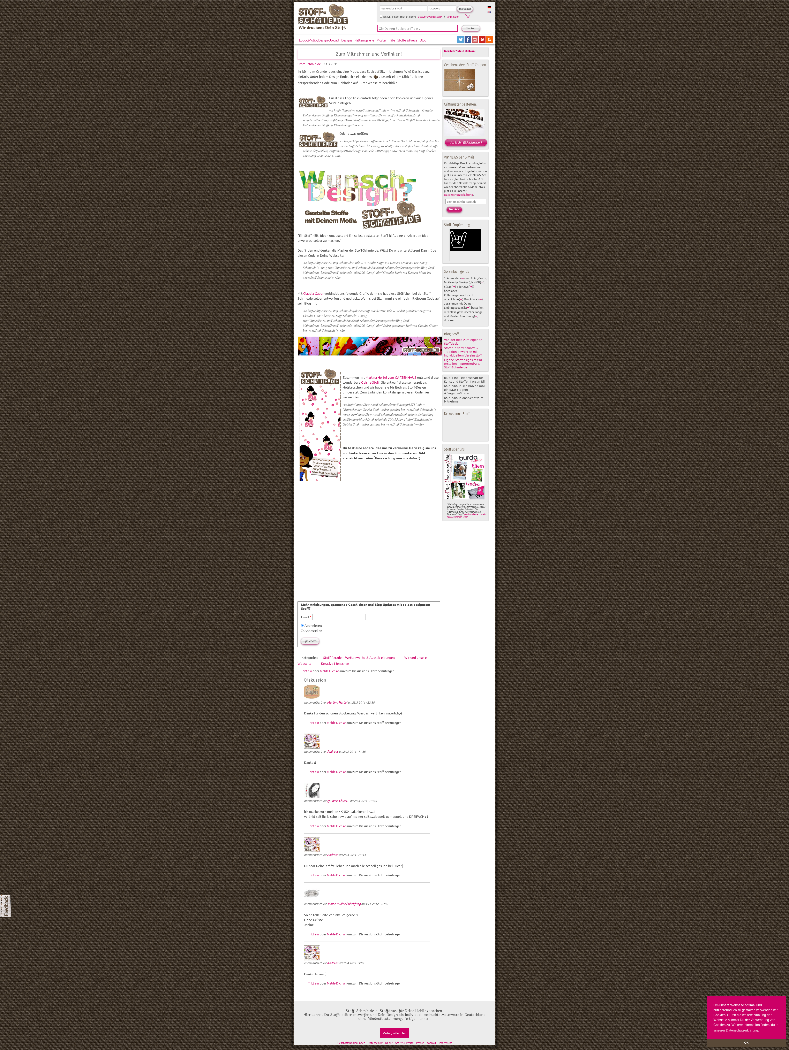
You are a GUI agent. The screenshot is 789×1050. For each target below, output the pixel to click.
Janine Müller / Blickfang (344, 904)
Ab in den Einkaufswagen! (466, 142)
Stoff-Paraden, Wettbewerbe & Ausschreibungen (359, 657)
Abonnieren (313, 625)
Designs (346, 40)
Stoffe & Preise (407, 40)
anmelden (453, 16)
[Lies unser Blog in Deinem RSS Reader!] (489, 41)
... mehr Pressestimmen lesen (466, 515)
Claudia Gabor (313, 293)
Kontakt (431, 1042)
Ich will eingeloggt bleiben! (399, 16)
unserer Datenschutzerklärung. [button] (736, 1030)
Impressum (445, 1042)
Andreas (332, 751)
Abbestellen (313, 630)
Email (306, 617)
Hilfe (392, 40)
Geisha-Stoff (370, 382)
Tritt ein (306, 671)
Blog (423, 40)
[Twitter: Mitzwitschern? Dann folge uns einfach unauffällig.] (461, 41)
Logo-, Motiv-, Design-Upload (319, 40)
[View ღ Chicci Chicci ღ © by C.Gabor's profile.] (313, 797)
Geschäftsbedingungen (351, 1042)
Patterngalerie (364, 40)
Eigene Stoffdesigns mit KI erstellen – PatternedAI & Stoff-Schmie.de (463, 363)
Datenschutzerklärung (458, 194)
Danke (389, 1042)
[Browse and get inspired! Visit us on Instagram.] (475, 41)
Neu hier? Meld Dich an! (459, 51)
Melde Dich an (330, 671)
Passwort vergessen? (429, 16)
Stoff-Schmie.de (309, 64)
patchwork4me (471, 514)
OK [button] (746, 1042)
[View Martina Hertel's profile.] (313, 698)
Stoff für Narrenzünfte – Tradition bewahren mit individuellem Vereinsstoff (463, 351)
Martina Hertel (337, 702)
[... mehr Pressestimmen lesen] (464, 498)
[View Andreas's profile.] (313, 747)
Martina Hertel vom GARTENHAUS (391, 377)
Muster (381, 40)
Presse (420, 1042)
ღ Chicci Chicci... (338, 801)
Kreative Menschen (335, 663)
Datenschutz (375, 1042)
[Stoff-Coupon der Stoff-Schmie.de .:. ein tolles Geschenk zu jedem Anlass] (460, 90)
